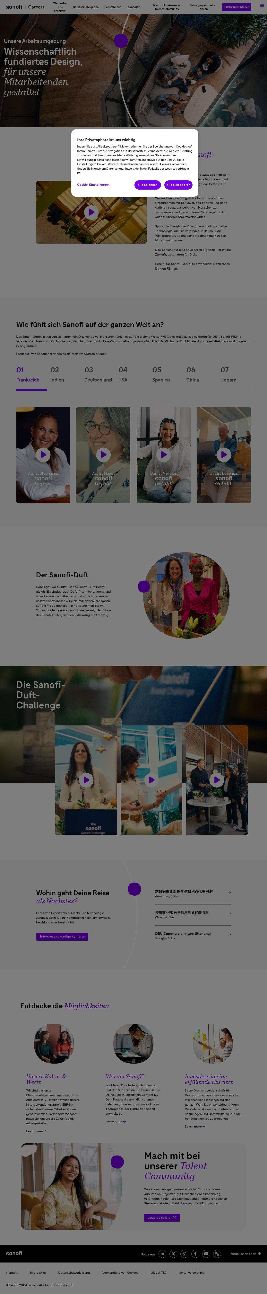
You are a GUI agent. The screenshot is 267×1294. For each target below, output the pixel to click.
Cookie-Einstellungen (93, 184)
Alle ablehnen (148, 185)
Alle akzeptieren (178, 185)
